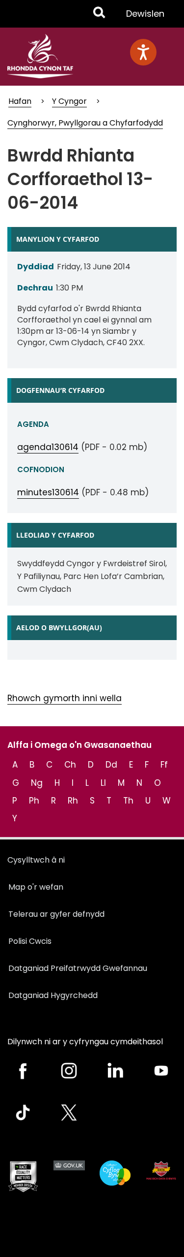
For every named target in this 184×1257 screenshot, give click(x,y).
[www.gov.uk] (23, 1176)
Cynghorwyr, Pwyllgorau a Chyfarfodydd (85, 123)
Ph (34, 800)
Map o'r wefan (35, 887)
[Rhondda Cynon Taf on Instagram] (69, 1070)
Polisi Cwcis (30, 941)
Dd (111, 765)
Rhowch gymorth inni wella (64, 698)
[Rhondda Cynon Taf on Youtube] (161, 1070)
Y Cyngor (69, 101)
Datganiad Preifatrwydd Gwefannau (77, 968)
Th (128, 800)
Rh (73, 800)
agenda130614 (48, 447)
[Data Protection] (161, 1170)
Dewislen (145, 17)
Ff (164, 765)
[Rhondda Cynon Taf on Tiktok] (23, 1112)
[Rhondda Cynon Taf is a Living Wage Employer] (115, 1172)
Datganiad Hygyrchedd (53, 995)
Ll (103, 783)
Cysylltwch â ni (36, 860)
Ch (70, 765)
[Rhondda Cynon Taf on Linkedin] (115, 1070)
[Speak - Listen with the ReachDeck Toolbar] (143, 52)
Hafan (19, 101)
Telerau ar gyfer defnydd (56, 914)
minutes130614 (48, 492)
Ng (37, 783)
